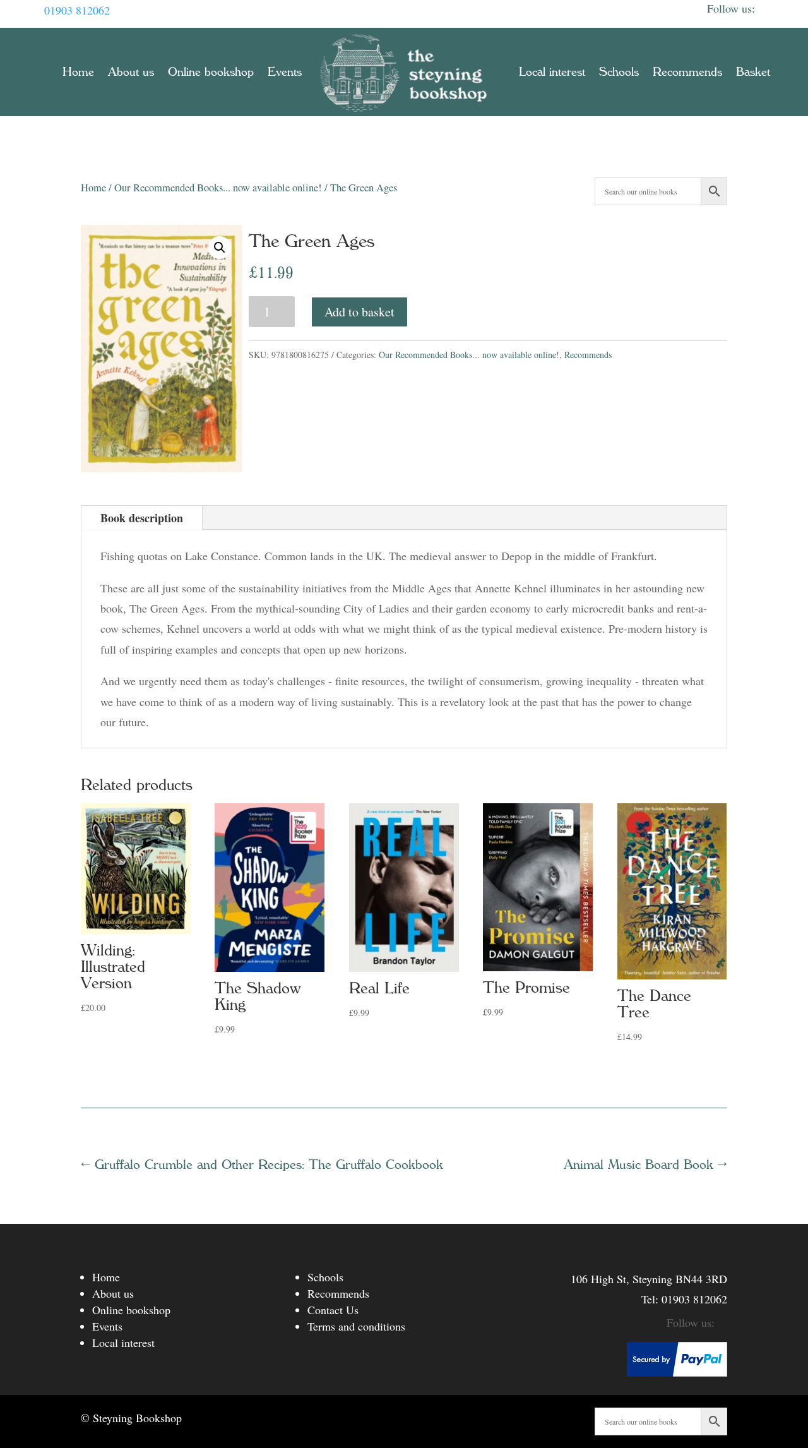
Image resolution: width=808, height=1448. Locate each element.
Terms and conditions (356, 1326)
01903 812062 (77, 10)
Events (285, 72)
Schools (619, 72)
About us (131, 72)
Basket (753, 72)
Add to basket (359, 311)
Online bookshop (211, 72)
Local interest (552, 72)
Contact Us (333, 1309)
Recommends (687, 72)
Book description (141, 518)
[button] (219, 247)
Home (78, 72)
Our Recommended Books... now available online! (218, 187)
